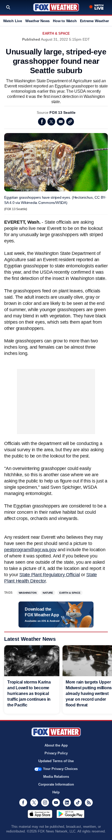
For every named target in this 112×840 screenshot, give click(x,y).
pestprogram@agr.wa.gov (30, 549)
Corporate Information (56, 784)
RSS (89, 802)
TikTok (78, 802)
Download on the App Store (40, 814)
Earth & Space (56, 33)
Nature (48, 592)
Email (61, 122)
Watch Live (12, 21)
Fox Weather (56, 7)
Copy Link (70, 122)
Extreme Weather (94, 21)
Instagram (45, 802)
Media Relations (56, 777)
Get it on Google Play (70, 814)
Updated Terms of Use (56, 761)
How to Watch (65, 21)
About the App (56, 745)
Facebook (42, 122)
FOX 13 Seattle (62, 112)
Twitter (51, 122)
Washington (27, 592)
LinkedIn (67, 802)
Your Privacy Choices (60, 769)
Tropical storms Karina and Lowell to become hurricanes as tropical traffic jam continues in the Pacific (29, 693)
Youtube (56, 802)
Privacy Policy (56, 753)
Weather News (37, 21)
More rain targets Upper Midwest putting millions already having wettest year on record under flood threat (89, 693)
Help (56, 792)
